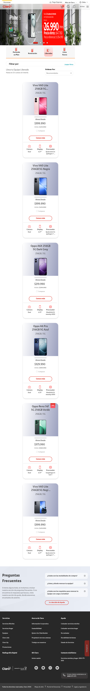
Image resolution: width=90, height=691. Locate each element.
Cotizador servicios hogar (69, 628)
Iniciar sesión (36, 658)
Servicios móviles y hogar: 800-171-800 (73, 659)
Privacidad (67, 687)
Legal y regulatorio (80, 687)
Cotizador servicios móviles (70, 624)
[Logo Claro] (7, 6)
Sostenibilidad (36, 628)
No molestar (65, 633)
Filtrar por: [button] (14, 64)
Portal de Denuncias (53, 687)
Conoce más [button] (40, 138)
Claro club (5, 638)
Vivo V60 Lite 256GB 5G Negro (40, 167)
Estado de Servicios (67, 642)
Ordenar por (50, 69)
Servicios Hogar (7, 628)
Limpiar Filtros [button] (69, 64)
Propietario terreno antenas (41, 638)
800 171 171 (71, 676)
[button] (62, 6)
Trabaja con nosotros (39, 642)
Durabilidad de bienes (68, 638)
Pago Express (57, 2)
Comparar (41, 131)
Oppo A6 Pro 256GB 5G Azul (40, 328)
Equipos (5, 633)
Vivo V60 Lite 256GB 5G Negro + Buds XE (40, 488)
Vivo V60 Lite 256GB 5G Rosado (40, 87)
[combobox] (59, 73)
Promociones (6, 647)
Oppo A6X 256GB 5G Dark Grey (40, 248)
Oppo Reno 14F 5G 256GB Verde (40, 408)
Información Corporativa (40, 624)
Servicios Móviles (8, 624)
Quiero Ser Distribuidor (40, 633)
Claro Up (5, 642)
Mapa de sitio (39, 687)
